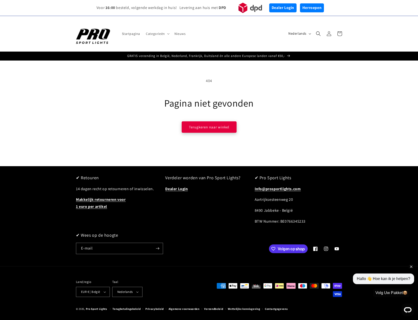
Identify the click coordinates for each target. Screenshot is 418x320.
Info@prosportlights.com (278, 188)
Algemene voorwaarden (184, 309)
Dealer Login (283, 7)
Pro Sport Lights (96, 309)
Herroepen (311, 7)
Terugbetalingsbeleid (126, 309)
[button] (157, 34)
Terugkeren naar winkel (209, 127)
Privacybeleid (154, 309)
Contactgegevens (276, 309)
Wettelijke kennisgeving (244, 309)
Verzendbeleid (213, 309)
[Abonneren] (157, 248)
